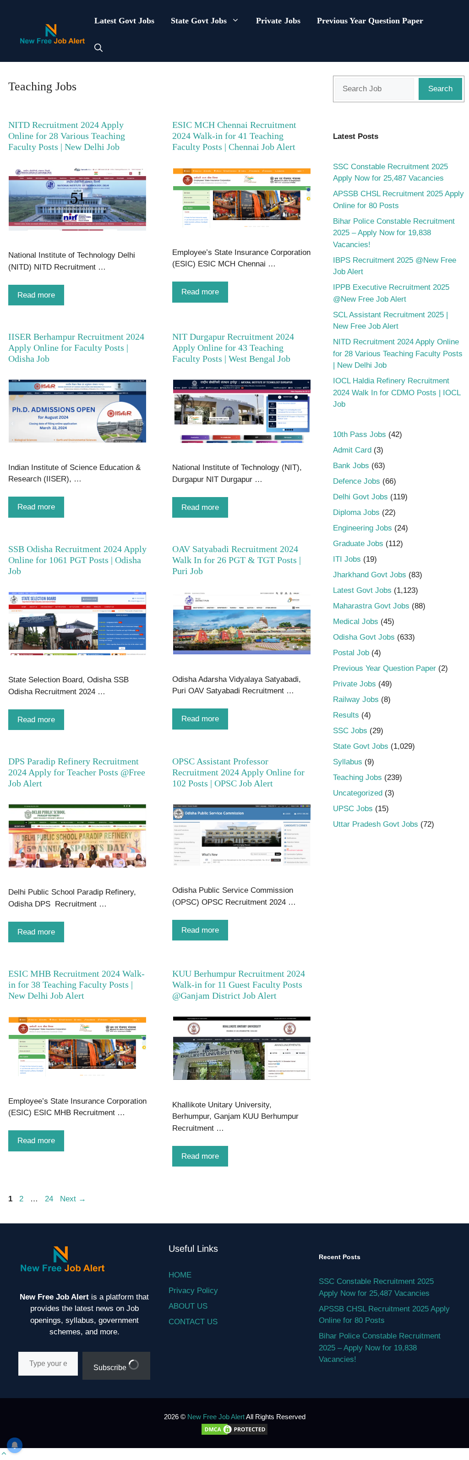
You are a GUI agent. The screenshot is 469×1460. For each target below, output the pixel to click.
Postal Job (351, 652)
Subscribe (110, 1368)
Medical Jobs (355, 621)
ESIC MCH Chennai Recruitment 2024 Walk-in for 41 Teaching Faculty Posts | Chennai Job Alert (234, 136)
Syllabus (347, 762)
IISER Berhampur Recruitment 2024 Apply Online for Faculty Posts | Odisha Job (76, 348)
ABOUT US (188, 1306)
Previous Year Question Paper (370, 20)
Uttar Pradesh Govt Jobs (375, 824)
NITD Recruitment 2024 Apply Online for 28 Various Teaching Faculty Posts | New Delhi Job (66, 136)
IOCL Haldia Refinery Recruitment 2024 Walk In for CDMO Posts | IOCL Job (396, 392)
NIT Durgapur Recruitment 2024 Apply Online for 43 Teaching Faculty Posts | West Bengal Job (233, 348)
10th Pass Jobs (359, 434)
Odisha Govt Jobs (364, 637)
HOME (180, 1275)
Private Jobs (278, 20)
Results (346, 715)
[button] (98, 48)
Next (73, 1199)
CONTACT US (193, 1321)
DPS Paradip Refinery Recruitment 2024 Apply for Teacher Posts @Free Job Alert (76, 772)
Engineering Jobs (362, 528)
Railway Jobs (356, 699)
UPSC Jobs (353, 808)
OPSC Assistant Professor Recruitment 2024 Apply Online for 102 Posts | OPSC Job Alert (238, 772)
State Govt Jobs (199, 20)
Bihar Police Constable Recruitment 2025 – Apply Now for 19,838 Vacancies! (394, 233)
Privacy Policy (193, 1290)
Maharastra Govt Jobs (371, 606)
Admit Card (352, 450)
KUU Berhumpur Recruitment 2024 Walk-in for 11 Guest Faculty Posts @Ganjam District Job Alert (238, 984)
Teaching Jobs (357, 777)
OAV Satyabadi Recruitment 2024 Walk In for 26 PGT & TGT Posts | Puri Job (236, 560)
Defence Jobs (356, 481)
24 (49, 1199)
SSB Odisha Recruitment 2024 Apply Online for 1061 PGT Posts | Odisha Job (77, 560)
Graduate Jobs (358, 543)
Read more (36, 295)
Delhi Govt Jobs (360, 496)
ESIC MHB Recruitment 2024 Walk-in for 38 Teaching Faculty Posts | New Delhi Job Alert (76, 984)
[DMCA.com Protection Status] (234, 1434)
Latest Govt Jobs (124, 20)
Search (440, 88)
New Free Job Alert (216, 1417)
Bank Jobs (351, 465)
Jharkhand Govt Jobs (369, 574)
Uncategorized (357, 793)
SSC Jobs (350, 730)
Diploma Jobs (356, 512)
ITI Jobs (347, 559)
